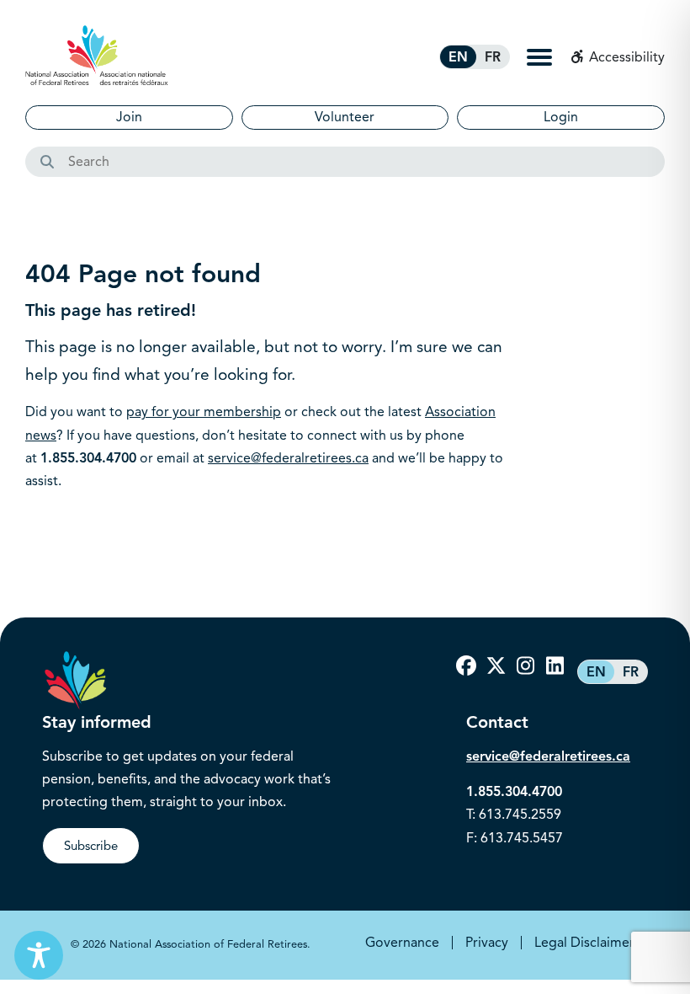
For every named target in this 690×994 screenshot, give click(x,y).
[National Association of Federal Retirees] (96, 55)
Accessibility (625, 57)
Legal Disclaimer (584, 942)
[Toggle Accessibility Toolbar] (39, 955)
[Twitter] (495, 666)
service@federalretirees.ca (288, 458)
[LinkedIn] (554, 666)
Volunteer (344, 117)
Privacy (486, 942)
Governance (402, 942)
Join (129, 117)
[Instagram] (525, 666)
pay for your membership (203, 411)
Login (561, 117)
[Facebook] (466, 666)
